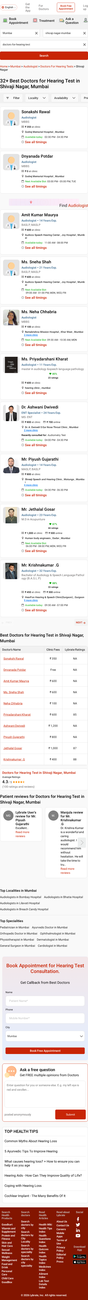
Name (9, 992)
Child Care (8, 1278)
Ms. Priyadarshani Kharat (44, 359)
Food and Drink (7, 1266)
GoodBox (7, 1282)
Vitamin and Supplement (9, 1230)
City (8, 1027)
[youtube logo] (78, 1237)
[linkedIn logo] (78, 1231)
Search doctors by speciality (27, 1249)
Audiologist (30, 66)
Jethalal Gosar (12, 748)
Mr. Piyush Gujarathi (40, 459)
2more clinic (31, 335)
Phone (9, 1009)
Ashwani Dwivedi (14, 725)
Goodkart (7, 1224)
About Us (61, 1221)
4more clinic (31, 485)
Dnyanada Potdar (37, 156)
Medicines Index (45, 1268)
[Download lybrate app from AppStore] (79, 1263)
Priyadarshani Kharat (17, 714)
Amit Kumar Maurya (39, 214)
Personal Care (7, 1273)
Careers (61, 1229)
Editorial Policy (61, 1256)
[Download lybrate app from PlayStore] (79, 1257)
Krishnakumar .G (14, 759)
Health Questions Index (45, 1239)
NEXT (79, 622)
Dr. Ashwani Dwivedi (39, 407)
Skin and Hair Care (7, 1244)
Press (59, 1261)
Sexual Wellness (7, 1251)
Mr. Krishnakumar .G (40, 565)
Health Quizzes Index (44, 1249)
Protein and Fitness (8, 1237)
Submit (70, 1114)
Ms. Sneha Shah (36, 261)
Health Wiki (45, 1224)
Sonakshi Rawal (35, 111)
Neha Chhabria (13, 703)
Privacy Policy (60, 1249)
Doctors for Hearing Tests (56, 66)
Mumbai (15, 66)
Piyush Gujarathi (14, 737)
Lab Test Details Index (44, 1284)
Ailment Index (43, 1275)
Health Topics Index (43, 1259)
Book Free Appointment (66, 7)
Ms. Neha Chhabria (38, 311)
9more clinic (31, 600)
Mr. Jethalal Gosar (38, 509)
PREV (9, 622)
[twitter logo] (78, 1226)
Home (4, 66)
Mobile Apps (60, 1235)
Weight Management (9, 1258)
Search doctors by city (27, 1225)
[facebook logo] (78, 1220)
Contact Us (62, 1225)
